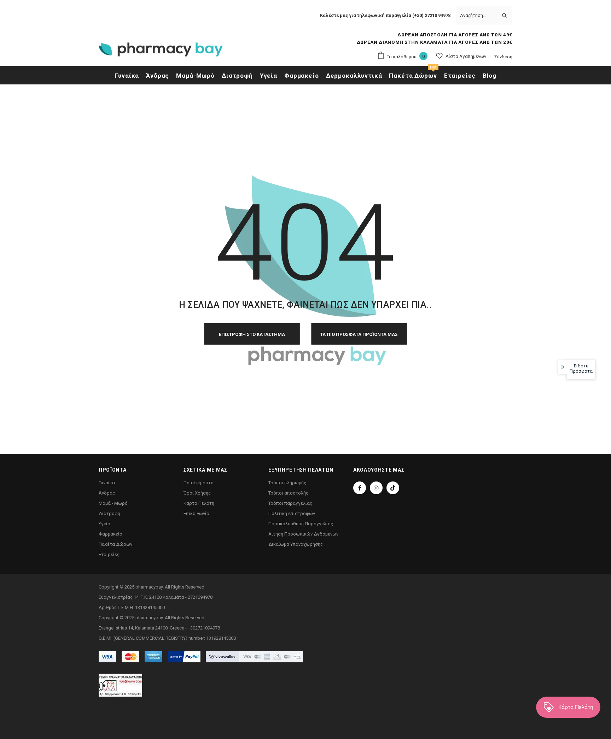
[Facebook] (359, 487)
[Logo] (161, 51)
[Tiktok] (392, 487)
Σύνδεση (503, 56)
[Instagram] (376, 487)
